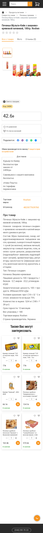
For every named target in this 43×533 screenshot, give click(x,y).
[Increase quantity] (16, 361)
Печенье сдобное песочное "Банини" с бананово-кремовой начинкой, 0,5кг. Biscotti (10, 433)
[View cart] (37, 4)
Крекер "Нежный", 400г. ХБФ (11, 393)
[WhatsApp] (31, 140)
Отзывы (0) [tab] (31, 39)
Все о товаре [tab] (8, 39)
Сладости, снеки (8, 15)
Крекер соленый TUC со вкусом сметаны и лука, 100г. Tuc (30, 355)
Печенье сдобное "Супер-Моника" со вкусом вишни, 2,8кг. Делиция (30, 433)
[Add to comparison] (14, 338)
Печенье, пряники (27, 15)
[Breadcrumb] (3, 12)
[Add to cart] (18, 365)
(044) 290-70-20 (21, 530)
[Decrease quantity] (7, 361)
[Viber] (22, 140)
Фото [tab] (19, 39)
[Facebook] (18, 140)
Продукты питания (16, 12)
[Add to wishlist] (18, 338)
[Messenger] (36, 140)
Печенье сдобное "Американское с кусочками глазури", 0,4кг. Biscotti (30, 394)
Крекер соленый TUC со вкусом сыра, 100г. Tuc (11, 355)
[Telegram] (27, 140)
